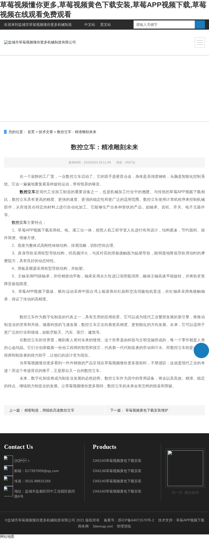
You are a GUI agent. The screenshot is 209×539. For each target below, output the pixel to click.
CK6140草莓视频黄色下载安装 (117, 481)
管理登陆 (124, 526)
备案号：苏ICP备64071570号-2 (129, 520)
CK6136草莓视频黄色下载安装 (117, 471)
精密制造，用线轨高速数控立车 (49, 410)
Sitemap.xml (103, 526)
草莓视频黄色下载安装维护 (146, 410)
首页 (31, 132)
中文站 (89, 24)
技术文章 (46, 132)
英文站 (105, 24)
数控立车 (27, 192)
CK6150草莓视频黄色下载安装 (117, 461)
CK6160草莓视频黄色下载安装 (117, 491)
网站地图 (7, 536)
